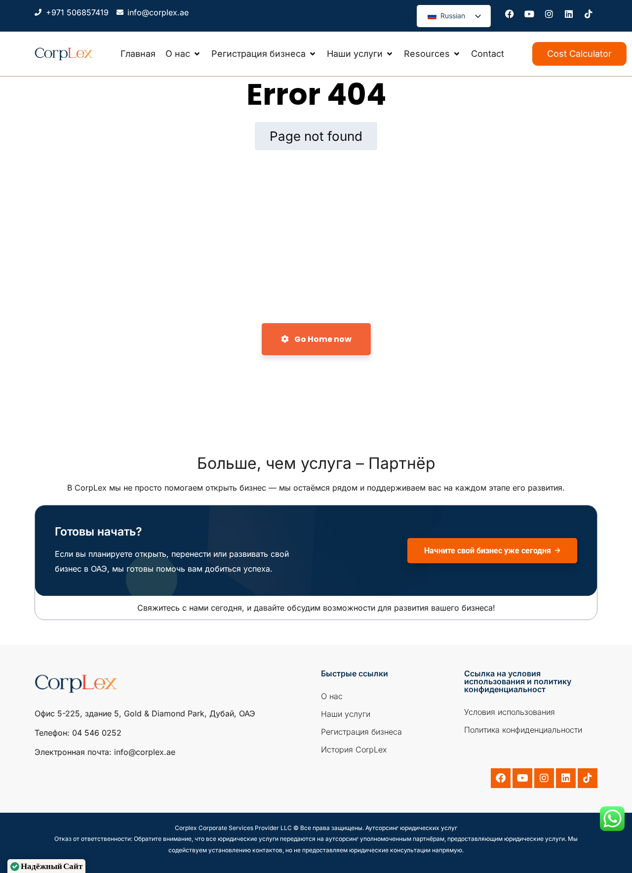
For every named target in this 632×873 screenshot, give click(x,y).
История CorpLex (354, 749)
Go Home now (322, 339)
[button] (183, 54)
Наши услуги (345, 714)
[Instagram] (549, 14)
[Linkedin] (569, 14)
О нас (332, 696)
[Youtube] (529, 14)
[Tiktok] (588, 14)
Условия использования (509, 712)
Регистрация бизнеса (361, 732)
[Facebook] (509, 14)
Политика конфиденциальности (523, 730)
